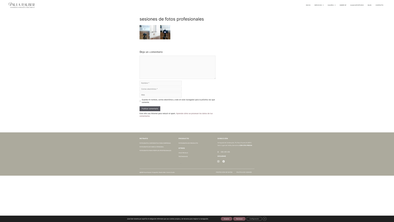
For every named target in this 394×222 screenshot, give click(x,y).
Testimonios (183, 156)
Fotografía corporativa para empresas (155, 143)
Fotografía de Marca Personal (152, 147)
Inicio (308, 5)
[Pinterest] (223, 161)
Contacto (379, 5)
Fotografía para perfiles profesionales (155, 150)
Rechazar (239, 219)
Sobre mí (343, 5)
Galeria (331, 5)
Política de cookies (244, 172)
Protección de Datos (224, 172)
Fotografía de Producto (188, 143)
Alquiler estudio (357, 5)
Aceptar (226, 219)
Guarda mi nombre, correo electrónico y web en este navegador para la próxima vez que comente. (178, 101)
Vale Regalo (183, 153)
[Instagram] (218, 161)
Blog (370, 5)
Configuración (254, 219)
